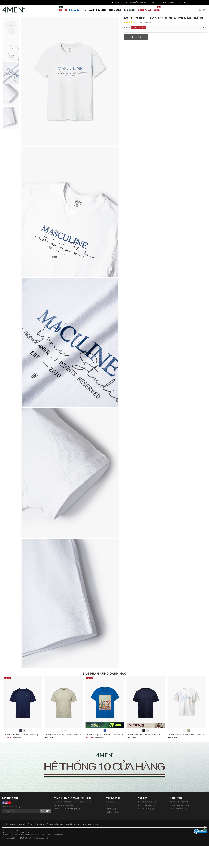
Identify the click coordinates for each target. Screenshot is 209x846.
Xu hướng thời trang (44, 824)
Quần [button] (91, 10)
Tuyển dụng (111, 809)
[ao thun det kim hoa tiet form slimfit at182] (146, 702)
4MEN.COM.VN (25, 838)
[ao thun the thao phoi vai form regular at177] (23, 702)
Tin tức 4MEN (112, 812)
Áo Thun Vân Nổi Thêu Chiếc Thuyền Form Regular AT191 (71, 734)
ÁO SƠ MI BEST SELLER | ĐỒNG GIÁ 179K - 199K (140, 2)
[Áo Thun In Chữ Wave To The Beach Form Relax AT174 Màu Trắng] (184, 730)
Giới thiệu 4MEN (113, 802)
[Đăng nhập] (201, 11)
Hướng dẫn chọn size (147, 805)
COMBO (157, 8)
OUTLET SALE (144, 10)
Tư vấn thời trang (9, 824)
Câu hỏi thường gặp (146, 809)
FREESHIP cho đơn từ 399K (181, 2)
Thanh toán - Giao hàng (180, 805)
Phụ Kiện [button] (101, 10)
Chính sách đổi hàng (178, 809)
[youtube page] (9, 802)
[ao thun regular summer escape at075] (105, 702)
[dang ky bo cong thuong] (200, 831)
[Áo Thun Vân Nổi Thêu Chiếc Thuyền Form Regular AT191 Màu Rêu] (65, 730)
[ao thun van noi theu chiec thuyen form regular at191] (64, 702)
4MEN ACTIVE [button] (115, 10)
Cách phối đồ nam (26, 824)
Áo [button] (84, 10)
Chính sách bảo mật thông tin (67, 824)
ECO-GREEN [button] (129, 10)
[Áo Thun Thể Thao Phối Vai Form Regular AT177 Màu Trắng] (24, 730)
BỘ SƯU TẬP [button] (75, 10)
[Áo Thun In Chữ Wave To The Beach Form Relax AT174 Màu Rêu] (188, 730)
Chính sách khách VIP (179, 802)
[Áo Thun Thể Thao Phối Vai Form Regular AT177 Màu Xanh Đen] (20, 730)
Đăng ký (45, 811)
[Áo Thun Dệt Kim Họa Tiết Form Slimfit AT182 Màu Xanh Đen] (143, 730)
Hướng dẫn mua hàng (147, 802)
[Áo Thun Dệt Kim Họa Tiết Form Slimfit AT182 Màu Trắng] (147, 730)
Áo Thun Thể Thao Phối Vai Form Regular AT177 (25, 734)
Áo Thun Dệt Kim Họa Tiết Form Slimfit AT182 (147, 734)
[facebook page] (3, 802)
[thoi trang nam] (13, 9)
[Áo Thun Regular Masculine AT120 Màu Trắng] (11, 27)
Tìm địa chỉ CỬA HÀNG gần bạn (67, 809)
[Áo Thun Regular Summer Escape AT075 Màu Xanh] (104, 730)
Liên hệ (109, 805)
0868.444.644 (67, 805)
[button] (165, 27)
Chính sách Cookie (90, 824)
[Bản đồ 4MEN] (104, 767)
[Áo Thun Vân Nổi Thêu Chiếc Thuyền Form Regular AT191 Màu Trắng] (61, 730)
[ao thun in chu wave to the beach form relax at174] (187, 702)
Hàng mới (62, 8)
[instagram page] (6, 802)
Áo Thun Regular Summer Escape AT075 (104, 734)
